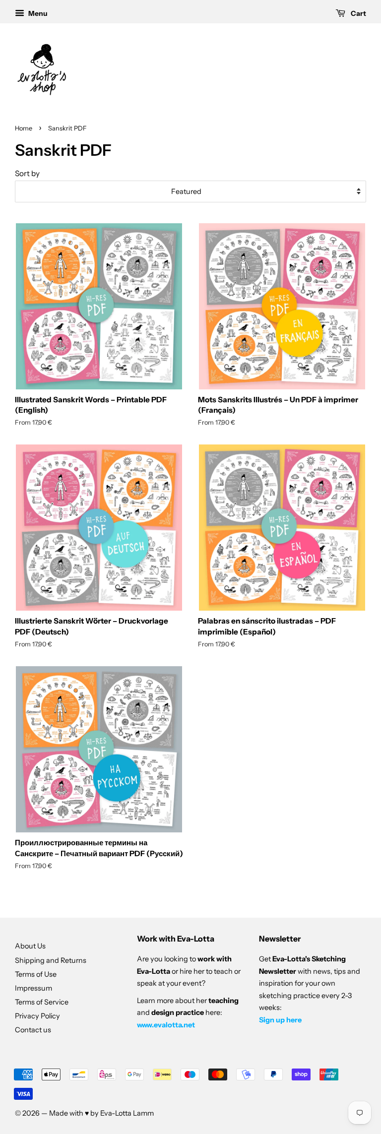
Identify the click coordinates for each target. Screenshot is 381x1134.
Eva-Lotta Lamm (127, 1113)
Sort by (27, 173)
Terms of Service (41, 1002)
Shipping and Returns (50, 960)
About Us (30, 946)
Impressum (33, 988)
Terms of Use (36, 974)
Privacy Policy (37, 1015)
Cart (357, 13)
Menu (37, 13)
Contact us (33, 1029)
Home (23, 128)
